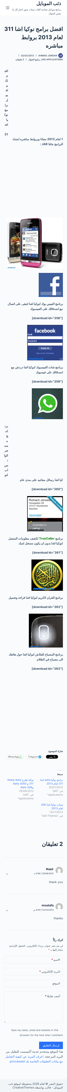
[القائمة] (7, 7)
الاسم (55, 959)
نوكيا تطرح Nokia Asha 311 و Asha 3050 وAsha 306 (20, 783)
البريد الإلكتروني (49, 971)
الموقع (56, 983)
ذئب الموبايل (48, 3)
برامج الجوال (34, 59)
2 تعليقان (19, 59)
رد (7, 873)
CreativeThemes (23, 1087)
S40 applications (52, 59)
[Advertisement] (33, 101)
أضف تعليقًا (52, 996)
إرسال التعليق (51, 1045)
